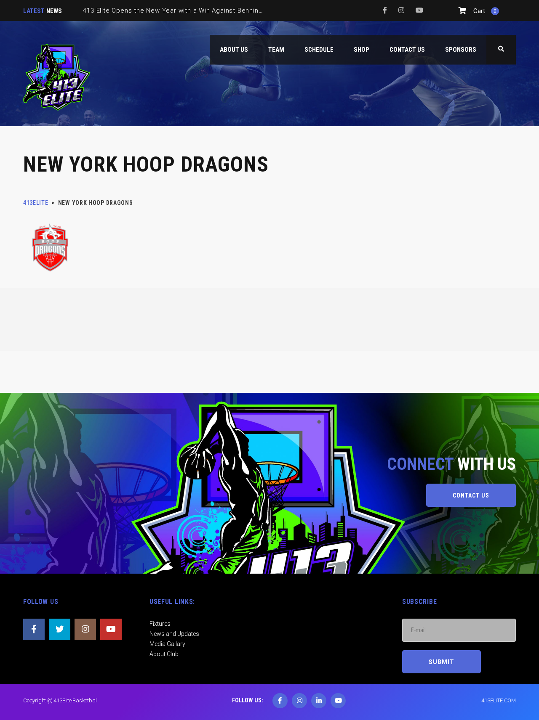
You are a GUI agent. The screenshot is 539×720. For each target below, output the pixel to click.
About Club (164, 654)
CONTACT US (471, 495)
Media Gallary (167, 644)
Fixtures (160, 623)
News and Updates (174, 633)
